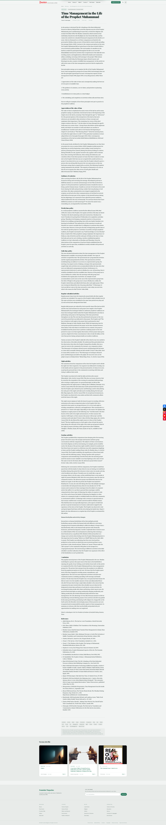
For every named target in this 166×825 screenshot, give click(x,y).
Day (97, 722)
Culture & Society (111, 806)
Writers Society (115, 822)
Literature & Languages (112, 813)
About (40, 806)
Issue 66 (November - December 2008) (75, 9)
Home (69, 2)
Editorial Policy (97, 822)
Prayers (95, 724)
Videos (40, 813)
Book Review (109, 815)
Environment (64, 813)
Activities (64, 722)
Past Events (41, 809)
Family (101, 722)
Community (82, 722)
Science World (65, 809)
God (63, 724)
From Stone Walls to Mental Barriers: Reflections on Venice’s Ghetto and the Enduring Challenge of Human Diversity (81, 769)
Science (74, 2)
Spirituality (86, 815)
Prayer (91, 724)
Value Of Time (81, 726)
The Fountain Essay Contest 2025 (108, 768)
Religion (86, 809)
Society (85, 2)
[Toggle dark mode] (125, 2)
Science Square (65, 806)
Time (67, 726)
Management (75, 724)
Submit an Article (116, 2)
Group (66, 724)
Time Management (73, 726)
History (108, 811)
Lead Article (86, 806)
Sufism (85, 811)
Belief (80, 2)
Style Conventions (123, 822)
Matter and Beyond (66, 811)
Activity (68, 722)
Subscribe (98, 2)
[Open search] (123, 2)
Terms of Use (90, 822)
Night (87, 724)
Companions (88, 722)
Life (70, 724)
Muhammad (82, 724)
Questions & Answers (88, 813)
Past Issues (92, 2)
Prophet (100, 724)
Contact (103, 822)
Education (109, 809)
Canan (77, 722)
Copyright (108, 822)
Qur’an (63, 726)
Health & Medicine (66, 815)
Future (42, 768)
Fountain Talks (42, 811)
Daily (94, 722)
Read (64, 774)
